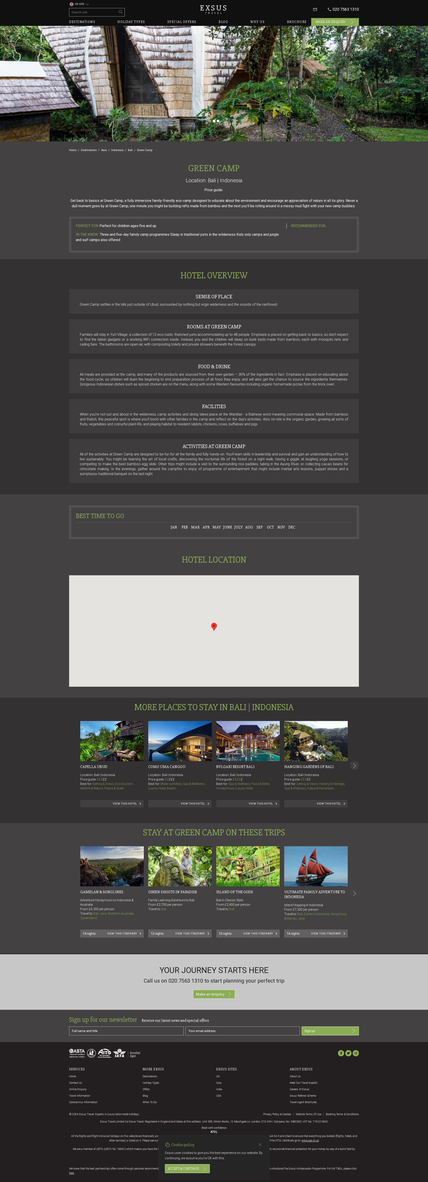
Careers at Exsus (299, 1089)
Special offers (181, 22)
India (219, 1089)
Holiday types (131, 22)
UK (218, 1076)
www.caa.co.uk (310, 1140)
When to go (150, 1102)
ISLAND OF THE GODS (234, 891)
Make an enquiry (331, 22)
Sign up (310, 1031)
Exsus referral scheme (303, 1095)
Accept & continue (183, 1169)
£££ (102, 779)
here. (71, 1173)
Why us (257, 22)
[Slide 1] (210, 121)
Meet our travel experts (303, 1082)
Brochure (297, 22)
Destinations (82, 22)
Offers (146, 1089)
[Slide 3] (218, 121)
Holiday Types (151, 1082)
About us (295, 1076)
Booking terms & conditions (342, 1114)
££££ (238, 779)
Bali (130, 150)
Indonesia (117, 150)
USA (218, 1095)
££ (105, 779)
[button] (214, 627)
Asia (104, 150)
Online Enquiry (77, 1089)
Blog (223, 22)
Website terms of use (308, 1114)
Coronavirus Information (83, 1102)
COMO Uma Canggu (166, 766)
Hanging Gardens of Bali (309, 766)
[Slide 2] (214, 121)
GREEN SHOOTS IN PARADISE (172, 891)
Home (72, 150)
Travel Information (79, 1095)
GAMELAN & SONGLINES (101, 891)
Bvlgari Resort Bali (235, 766)
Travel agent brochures (303, 1102)
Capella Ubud (93, 766)
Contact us (75, 1082)
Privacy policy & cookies (277, 1114)
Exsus (214, 9)
